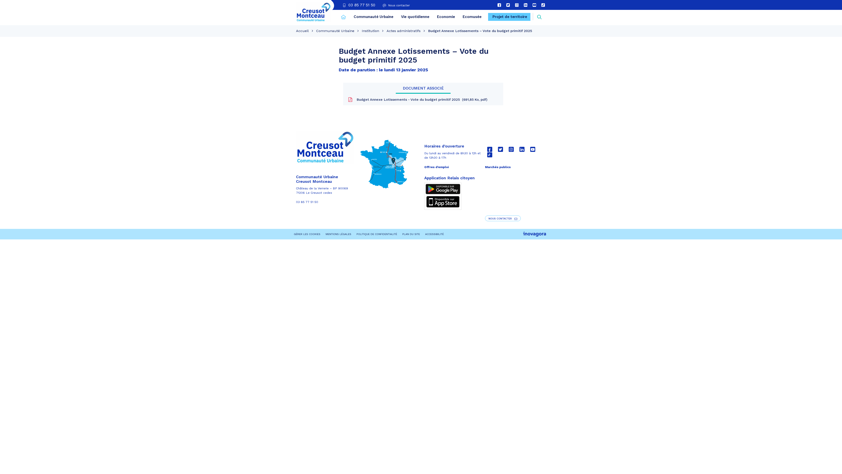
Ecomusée (472, 16)
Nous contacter (501, 218)
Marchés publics (498, 167)
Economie (446, 16)
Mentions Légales (338, 234)
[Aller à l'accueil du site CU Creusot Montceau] (313, 12)
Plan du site (411, 234)
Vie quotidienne (415, 16)
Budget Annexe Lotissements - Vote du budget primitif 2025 (420, 99)
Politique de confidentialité (377, 234)
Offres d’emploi (436, 167)
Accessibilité (434, 234)
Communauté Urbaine (373, 16)
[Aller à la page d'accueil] (343, 17)
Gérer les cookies (307, 234)
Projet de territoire (509, 16)
